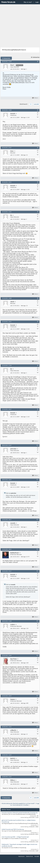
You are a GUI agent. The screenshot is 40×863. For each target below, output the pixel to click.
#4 (37, 182)
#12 (37, 519)
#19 (37, 755)
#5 (37, 211)
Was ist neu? (28, 2)
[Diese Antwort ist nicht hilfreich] (38, 117)
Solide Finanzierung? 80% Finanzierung (13, 829)
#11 (37, 479)
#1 (37, 61)
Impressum (21, 856)
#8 (37, 365)
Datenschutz (29, 856)
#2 (37, 110)
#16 (37, 655)
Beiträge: (23, 69)
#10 (37, 445)
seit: (11, 69)
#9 (37, 409)
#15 (37, 621)
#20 (37, 776)
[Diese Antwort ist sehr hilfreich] (38, 113)
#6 (37, 298)
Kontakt (37, 856)
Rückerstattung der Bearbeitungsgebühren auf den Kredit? (18, 803)
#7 (37, 321)
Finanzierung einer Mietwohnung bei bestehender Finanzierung (19, 812)
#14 (37, 571)
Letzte (35, 104)
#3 (37, 147)
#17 (37, 696)
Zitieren (36, 98)
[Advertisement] (20, 26)
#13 (37, 549)
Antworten (6, 58)
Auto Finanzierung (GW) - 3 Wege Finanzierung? (15, 837)
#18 (37, 726)
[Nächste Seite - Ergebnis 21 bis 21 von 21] (30, 104)
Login (37, 2)
